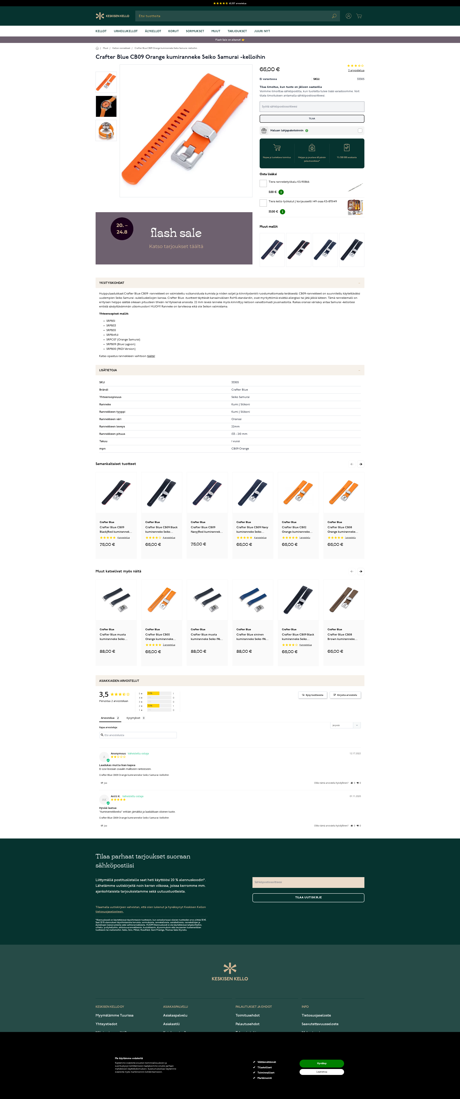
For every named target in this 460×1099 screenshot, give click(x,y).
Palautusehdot (247, 1024)
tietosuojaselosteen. (110, 911)
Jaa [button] (105, 782)
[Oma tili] (348, 16)
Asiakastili (171, 1024)
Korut (173, 31)
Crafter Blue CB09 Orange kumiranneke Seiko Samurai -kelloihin (166, 48)
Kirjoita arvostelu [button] (347, 695)
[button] (360, 464)
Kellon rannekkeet (121, 48)
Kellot (101, 31)
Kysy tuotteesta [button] (314, 695)
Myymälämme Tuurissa (115, 1015)
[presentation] (261, 127)
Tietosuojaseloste (316, 1015)
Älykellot (153, 31)
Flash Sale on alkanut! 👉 (230, 39)
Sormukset (195, 31)
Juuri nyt (262, 31)
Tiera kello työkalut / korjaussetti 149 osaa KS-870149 (303, 201)
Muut (215, 31)
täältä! (151, 356)
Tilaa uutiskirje (308, 897)
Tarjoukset (237, 31)
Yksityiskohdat (111, 283)
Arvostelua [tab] (107, 718)
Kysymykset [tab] (133, 718)
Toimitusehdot (248, 1015)
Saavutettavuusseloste (320, 1024)
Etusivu (97, 48)
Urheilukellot (126, 31)
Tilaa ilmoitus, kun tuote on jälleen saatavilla (291, 87)
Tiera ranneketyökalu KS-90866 (289, 182)
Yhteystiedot (106, 1024)
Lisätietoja (108, 370)
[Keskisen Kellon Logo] (113, 16)
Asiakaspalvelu (175, 1015)
